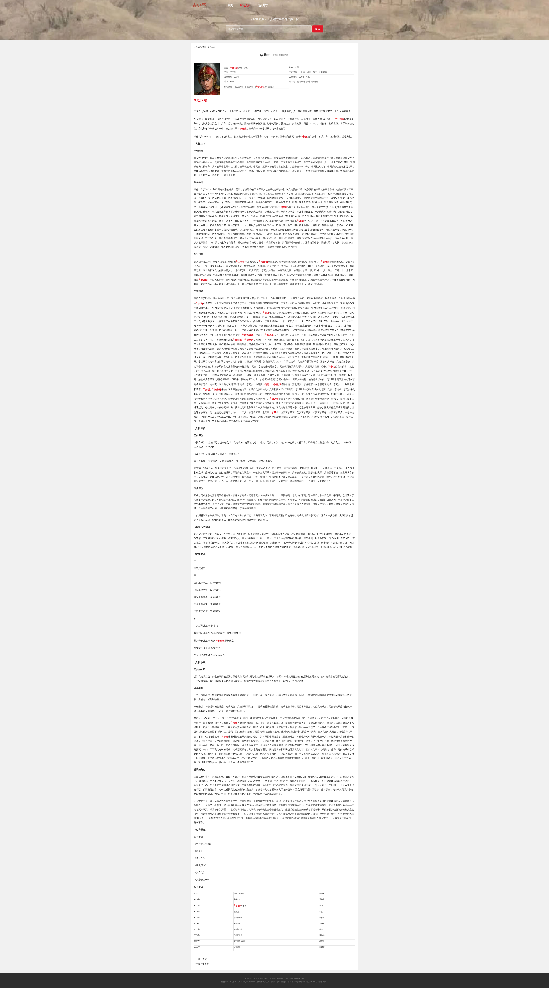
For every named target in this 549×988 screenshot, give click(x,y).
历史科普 (262, 5)
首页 (230, 5)
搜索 (318, 29)
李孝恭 (205, 963)
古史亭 (260, 979)
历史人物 (245, 5)
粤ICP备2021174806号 (295, 979)
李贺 (204, 959)
